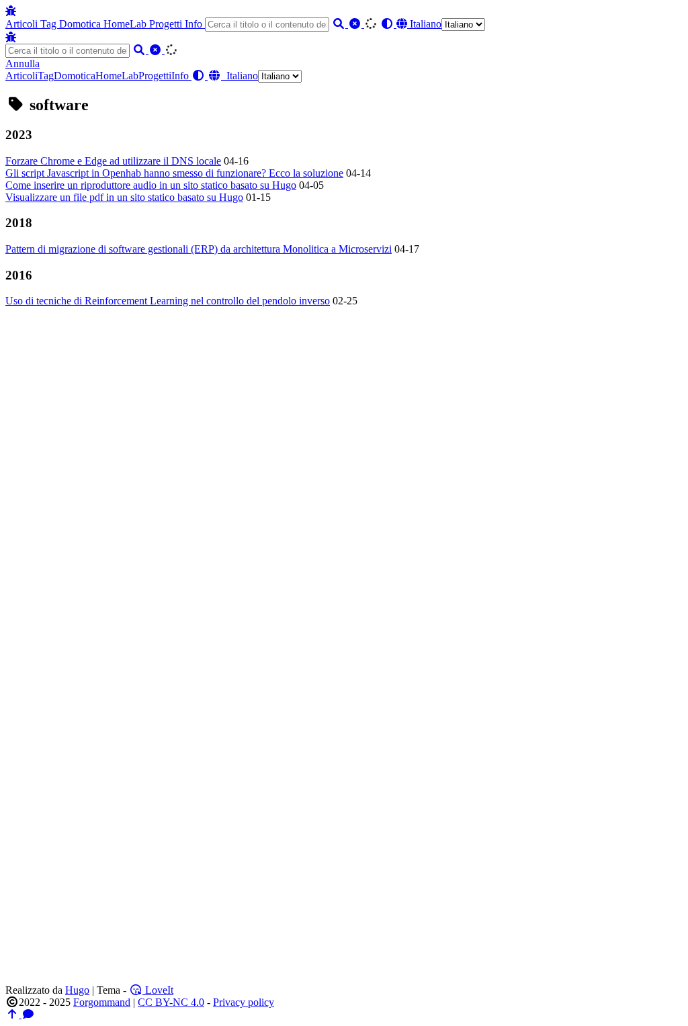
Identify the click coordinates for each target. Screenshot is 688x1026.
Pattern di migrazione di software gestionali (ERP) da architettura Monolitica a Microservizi (198, 249)
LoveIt (157, 990)
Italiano (424, 24)
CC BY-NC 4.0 (171, 1002)
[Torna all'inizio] (13, 1014)
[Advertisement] (344, 476)
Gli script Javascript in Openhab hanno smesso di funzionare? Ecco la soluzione (174, 173)
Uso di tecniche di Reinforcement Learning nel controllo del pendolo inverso (167, 300)
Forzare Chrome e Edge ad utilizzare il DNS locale (113, 161)
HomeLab (126, 24)
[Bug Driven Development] (10, 11)
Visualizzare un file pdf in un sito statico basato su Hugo (124, 197)
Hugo (77, 990)
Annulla (22, 63)
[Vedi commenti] (28, 1014)
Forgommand (101, 1002)
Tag (49, 24)
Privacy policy (243, 1002)
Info (195, 24)
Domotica (81, 24)
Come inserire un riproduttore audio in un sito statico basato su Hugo (150, 185)
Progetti (167, 24)
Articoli (22, 24)
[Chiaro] (356, 24)
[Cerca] (340, 24)
